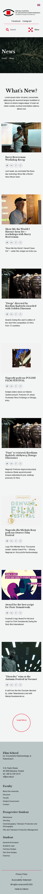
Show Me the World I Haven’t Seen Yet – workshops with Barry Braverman (18, 233)
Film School (10, 753)
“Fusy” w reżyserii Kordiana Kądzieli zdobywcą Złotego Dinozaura (21, 455)
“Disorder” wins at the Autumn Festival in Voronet (21, 678)
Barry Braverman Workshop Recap (15, 158)
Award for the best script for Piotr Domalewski (19, 606)
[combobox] (15, 29)
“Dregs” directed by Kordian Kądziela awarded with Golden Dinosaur (20, 306)
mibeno (25, 889)
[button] (21, 723)
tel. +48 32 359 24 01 (12, 773)
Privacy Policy (21, 874)
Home (4, 58)
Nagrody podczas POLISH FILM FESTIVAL (20, 379)
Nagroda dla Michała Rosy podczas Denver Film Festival (20, 533)
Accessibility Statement (21, 880)
